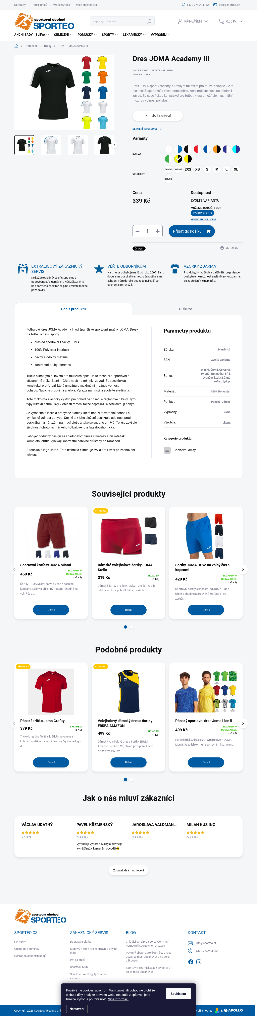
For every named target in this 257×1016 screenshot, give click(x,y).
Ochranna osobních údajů (30, 955)
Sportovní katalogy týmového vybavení (88, 976)
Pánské (215, 401)
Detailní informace (145, 128)
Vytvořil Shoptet (202, 1010)
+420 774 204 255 (207, 951)
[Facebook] (191, 961)
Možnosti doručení (203, 219)
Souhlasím (178, 994)
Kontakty (20, 4)
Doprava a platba (81, 941)
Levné (226, 412)
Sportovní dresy (185, 450)
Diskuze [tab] (185, 309)
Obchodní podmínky (26, 948)
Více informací (118, 999)
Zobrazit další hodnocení (128, 870)
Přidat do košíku (187, 231)
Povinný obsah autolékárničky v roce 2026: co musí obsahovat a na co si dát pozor (148, 956)
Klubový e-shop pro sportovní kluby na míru (93, 950)
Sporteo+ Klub (79, 967)
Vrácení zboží (61, 4)
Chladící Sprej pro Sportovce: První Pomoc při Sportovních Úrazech (147, 943)
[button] (125, 627)
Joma (226, 422)
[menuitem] (32, 35)
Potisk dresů (39, 4)
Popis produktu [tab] (73, 309)
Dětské (226, 401)
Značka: (141, 74)
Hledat (149, 21)
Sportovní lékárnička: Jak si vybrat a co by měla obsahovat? (148, 969)
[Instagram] (199, 961)
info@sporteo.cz (206, 943)
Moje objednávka (86, 4)
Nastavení (77, 1009)
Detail (51, 609)
